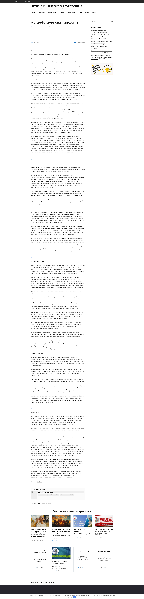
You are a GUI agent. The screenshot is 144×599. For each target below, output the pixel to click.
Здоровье (62, 12)
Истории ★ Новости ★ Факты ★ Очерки (56, 5)
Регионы (34, 12)
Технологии (72, 12)
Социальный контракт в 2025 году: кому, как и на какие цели (61, 531)
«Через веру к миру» (59, 561)
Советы (93, 12)
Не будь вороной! (104, 551)
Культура (42, 12)
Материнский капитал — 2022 (40, 552)
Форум (51, 582)
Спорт (80, 12)
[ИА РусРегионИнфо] (34, 493)
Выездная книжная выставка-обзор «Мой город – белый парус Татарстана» (101, 57)
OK (74, 597)
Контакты (34, 582)
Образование (52, 12)
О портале (43, 582)
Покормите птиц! (82, 551)
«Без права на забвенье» (104, 529)
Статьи (86, 12)
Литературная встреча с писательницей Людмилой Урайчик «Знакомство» (99, 32)
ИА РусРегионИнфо (45, 492)
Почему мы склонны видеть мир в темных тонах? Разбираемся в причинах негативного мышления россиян (39, 532)
